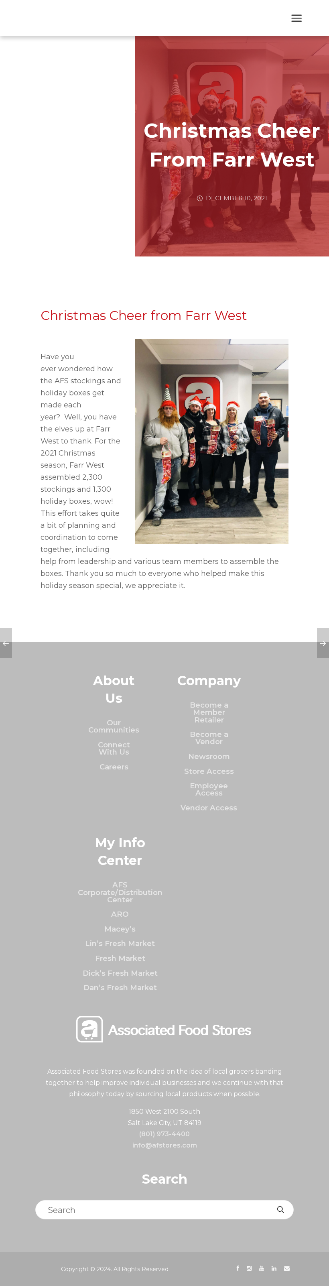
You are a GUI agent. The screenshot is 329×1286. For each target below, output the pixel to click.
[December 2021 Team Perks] (323, 643)
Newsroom (209, 756)
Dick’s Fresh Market (120, 973)
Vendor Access (209, 807)
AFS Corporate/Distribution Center (120, 892)
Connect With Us (114, 748)
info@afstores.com (164, 1145)
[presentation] (238, 1268)
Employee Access (209, 789)
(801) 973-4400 (164, 1134)
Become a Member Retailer (209, 712)
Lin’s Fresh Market (120, 943)
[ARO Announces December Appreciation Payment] (6, 643)
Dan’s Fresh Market (120, 987)
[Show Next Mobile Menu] (297, 19)
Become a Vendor (209, 738)
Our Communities (113, 726)
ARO (120, 914)
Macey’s (120, 929)
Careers (114, 766)
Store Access (209, 771)
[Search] (280, 1209)
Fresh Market (120, 958)
